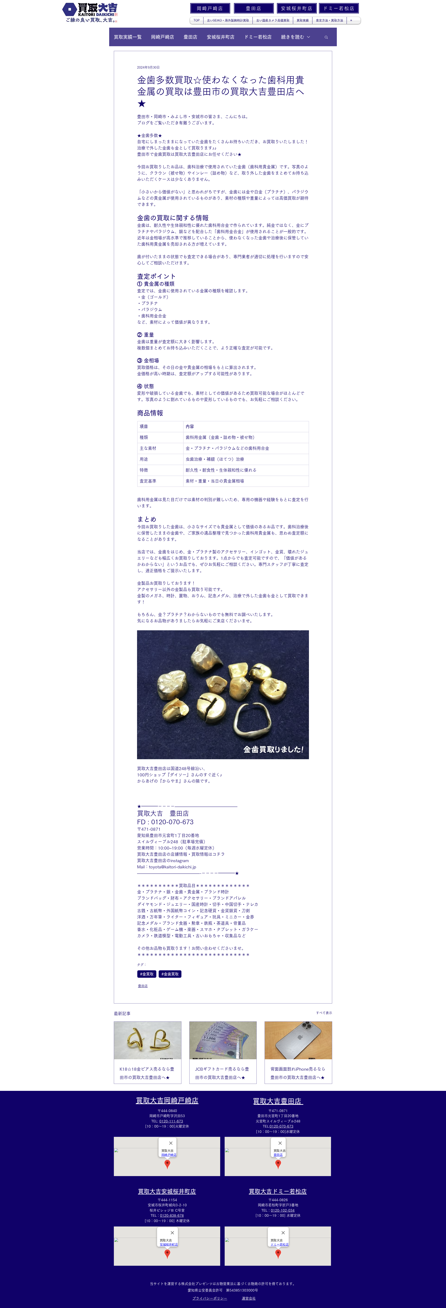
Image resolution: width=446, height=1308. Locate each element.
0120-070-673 (281, 1126)
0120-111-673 (171, 1121)
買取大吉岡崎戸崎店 (167, 1100)
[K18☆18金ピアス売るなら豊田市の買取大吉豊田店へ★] (147, 1040)
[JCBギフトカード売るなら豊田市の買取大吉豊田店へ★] (223, 1040)
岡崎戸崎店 (162, 37)
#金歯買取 (170, 974)
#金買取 (147, 974)
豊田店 (190, 37)
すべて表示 (324, 1012)
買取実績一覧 (128, 37)
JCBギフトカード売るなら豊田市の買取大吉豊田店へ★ (222, 1073)
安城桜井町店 (221, 37)
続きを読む (292, 37)
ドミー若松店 (258, 37)
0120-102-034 (283, 1210)
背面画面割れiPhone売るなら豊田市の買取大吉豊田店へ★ (297, 1073)
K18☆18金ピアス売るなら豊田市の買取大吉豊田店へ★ (147, 1073)
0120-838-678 (172, 1215)
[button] (326, 37)
